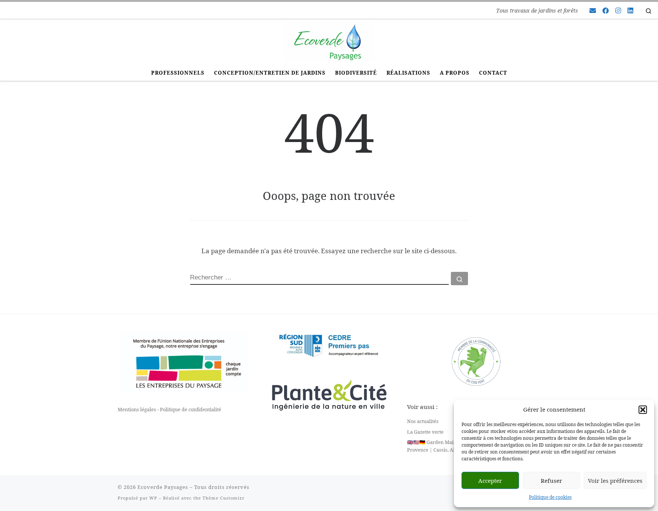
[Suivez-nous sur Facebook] (605, 10)
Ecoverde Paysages (162, 487)
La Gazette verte (425, 431)
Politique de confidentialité (190, 409)
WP (153, 498)
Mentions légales (137, 409)
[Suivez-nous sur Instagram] (618, 10)
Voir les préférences (615, 480)
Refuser (551, 480)
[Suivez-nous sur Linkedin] (630, 10)
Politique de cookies (550, 497)
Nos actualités (423, 421)
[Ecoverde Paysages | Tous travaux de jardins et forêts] (329, 41)
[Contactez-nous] (592, 10)
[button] (643, 410)
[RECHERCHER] (319, 278)
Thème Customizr (223, 498)
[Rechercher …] (459, 278)
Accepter (490, 480)
